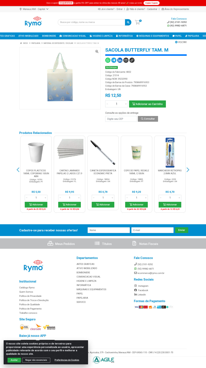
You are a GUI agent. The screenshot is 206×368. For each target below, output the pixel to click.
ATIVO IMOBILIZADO (87, 268)
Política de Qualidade (29, 304)
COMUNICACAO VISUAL (89, 276)
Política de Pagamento (30, 308)
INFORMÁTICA (84, 285)
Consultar (149, 118)
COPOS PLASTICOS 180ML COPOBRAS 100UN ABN (36, 173)
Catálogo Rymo (27, 287)
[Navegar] (18, 169)
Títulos (106, 244)
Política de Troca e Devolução (34, 300)
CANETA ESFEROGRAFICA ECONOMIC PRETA (103, 172)
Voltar (182, 42)
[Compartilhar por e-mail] (125, 60)
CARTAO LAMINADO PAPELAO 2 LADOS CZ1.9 (69, 172)
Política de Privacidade (30, 296)
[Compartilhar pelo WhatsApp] (107, 60)
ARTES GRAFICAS (85, 264)
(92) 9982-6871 (178, 25)
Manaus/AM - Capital (34, 9)
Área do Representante (177, 9)
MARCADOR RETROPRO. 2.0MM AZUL (170, 172)
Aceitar (14, 360)
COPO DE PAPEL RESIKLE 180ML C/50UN (136, 172)
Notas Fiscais (148, 244)
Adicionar (37, 204)
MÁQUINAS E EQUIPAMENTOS (91, 289)
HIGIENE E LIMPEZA (86, 281)
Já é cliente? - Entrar (112, 9)
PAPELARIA (82, 298)
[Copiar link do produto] (132, 60)
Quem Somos (26, 291)
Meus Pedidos (64, 244)
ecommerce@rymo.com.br (151, 273)
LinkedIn (142, 294)
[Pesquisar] (128, 22)
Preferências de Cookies (67, 360)
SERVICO (81, 302)
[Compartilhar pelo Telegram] (113, 60)
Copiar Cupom (151, 3)
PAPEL (80, 293)
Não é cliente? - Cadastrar (143, 9)
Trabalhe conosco (28, 313)
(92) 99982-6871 (146, 268)
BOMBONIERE (83, 272)
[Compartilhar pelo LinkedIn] (119, 60)
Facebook (143, 290)
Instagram (143, 286)
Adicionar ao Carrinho (149, 104)
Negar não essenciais (36, 360)
